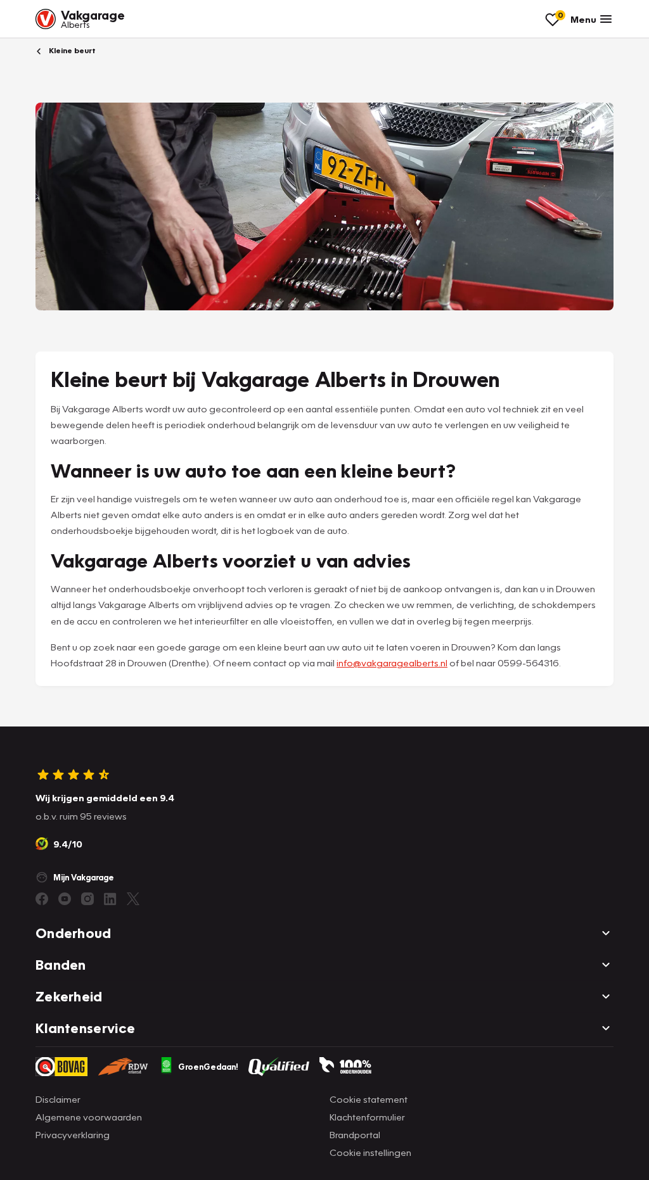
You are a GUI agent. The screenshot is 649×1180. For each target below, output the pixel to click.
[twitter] (133, 898)
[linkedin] (110, 898)
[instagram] (87, 898)
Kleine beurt (71, 50)
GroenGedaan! (208, 1067)
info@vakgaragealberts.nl (392, 662)
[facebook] (41, 898)
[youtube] (64, 898)
